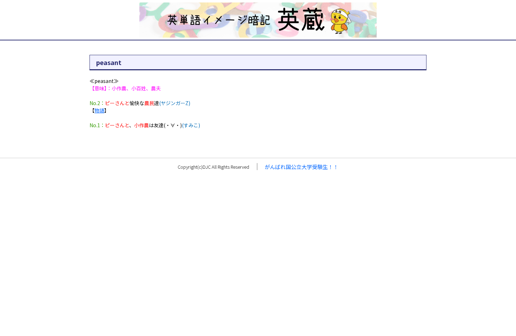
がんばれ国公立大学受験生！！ (301, 166)
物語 (99, 110)
